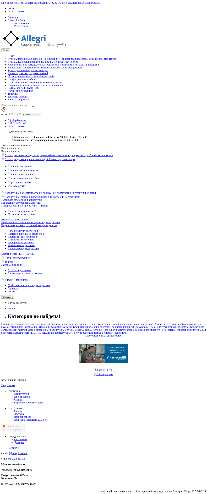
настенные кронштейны (24, 170)
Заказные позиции (18, 96)
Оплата (96, 2)
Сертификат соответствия (28, 402)
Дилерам (19, 442)
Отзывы (53, 2)
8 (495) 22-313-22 (15, 458)
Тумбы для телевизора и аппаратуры (28, 70)
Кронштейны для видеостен (23, 248)
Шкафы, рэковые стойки (21, 79)
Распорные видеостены (21, 242)
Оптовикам (20, 439)
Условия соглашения (69, 2)
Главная (12, 308)
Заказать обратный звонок (15, 145)
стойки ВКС (18, 186)
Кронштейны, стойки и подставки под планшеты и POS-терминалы (45, 67)
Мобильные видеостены (21, 245)
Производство (9, 2)
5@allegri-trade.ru (18, 453)
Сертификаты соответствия (33, 2)
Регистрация (21, 26)
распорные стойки (21, 182)
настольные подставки (23, 174)
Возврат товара (22, 416)
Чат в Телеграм (16, 11)
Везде (11, 55)
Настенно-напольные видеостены (26, 233)
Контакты (13, 8)
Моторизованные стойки (21, 214)
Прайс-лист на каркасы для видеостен (29, 285)
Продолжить (8, 385)
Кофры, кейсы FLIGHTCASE (24, 88)
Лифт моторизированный (22, 211)
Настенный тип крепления (22, 236)
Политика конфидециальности (31, 419)
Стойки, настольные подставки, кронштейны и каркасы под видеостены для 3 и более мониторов (62, 58)
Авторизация (21, 23)
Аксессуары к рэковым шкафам (25, 273)
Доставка (87, 2)
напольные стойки (21, 166)
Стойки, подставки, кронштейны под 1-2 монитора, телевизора (43, 61)
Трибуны (13, 93)
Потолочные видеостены (21, 239)
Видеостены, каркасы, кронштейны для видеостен (36, 85)
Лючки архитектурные (20, 90)
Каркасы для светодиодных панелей (28, 73)
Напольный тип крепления (23, 230)
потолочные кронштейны (25, 178)
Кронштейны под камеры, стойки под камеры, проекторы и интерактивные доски (53, 64)
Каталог (10, 151)
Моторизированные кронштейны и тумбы (31, 76)
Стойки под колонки (19, 270)
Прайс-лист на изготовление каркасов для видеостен (37, 82)
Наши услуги (21, 393)
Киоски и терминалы (19, 99)
